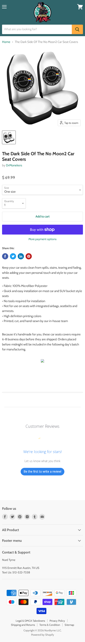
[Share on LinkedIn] (21, 256)
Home (6, 42)
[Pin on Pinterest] (29, 256)
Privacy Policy (57, 620)
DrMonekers (14, 165)
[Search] (77, 29)
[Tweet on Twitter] (13, 256)
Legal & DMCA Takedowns (30, 620)
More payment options (42, 239)
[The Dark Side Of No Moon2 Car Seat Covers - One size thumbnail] (8, 137)
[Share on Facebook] (5, 256)
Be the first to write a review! (42, 471)
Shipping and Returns (23, 624)
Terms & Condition (49, 624)
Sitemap (69, 624)
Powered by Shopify (42, 634)
